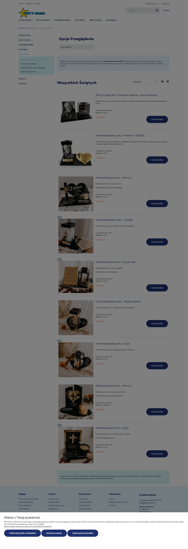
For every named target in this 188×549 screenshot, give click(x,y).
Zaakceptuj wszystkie (82, 533)
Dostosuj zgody (54, 533)
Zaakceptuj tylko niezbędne (22, 533)
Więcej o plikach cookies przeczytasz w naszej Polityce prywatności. (28, 526)
